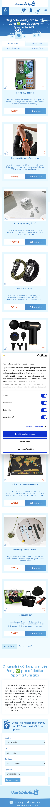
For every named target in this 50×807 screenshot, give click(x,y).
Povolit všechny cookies (25, 434)
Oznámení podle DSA (27, 805)
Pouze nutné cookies (25, 449)
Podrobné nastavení (34, 427)
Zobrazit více (36, 111)
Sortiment (9, 759)
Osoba (8, 738)
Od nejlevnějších (13, 48)
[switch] (44, 403)
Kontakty (19, 802)
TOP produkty (36, 43)
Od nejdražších (37, 48)
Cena (7, 748)
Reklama (36, 802)
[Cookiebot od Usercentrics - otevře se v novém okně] (37, 355)
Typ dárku (9, 769)
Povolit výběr (25, 442)
